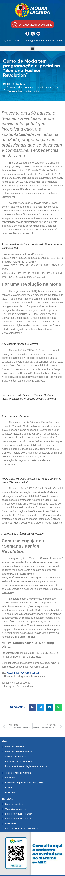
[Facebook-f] (27, 34)
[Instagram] (33, 34)
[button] (32, 48)
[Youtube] (38, 34)
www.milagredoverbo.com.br (23, 672)
